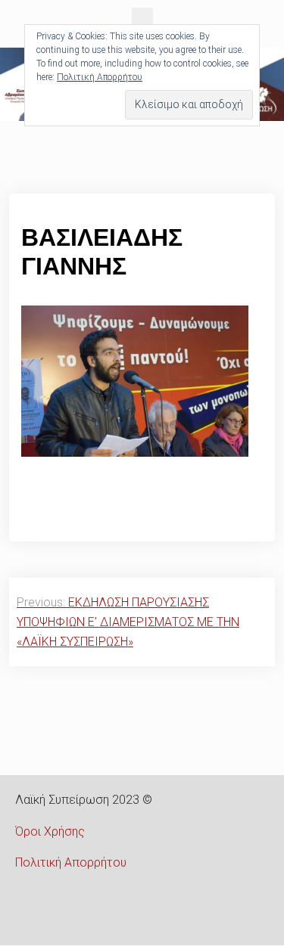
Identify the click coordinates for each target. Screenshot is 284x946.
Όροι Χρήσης (50, 831)
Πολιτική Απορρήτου (70, 862)
